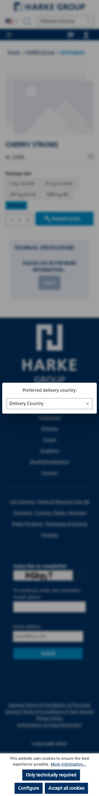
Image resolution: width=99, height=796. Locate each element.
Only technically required (51, 775)
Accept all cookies (66, 788)
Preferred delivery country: (50, 390)
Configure (28, 788)
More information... (68, 764)
